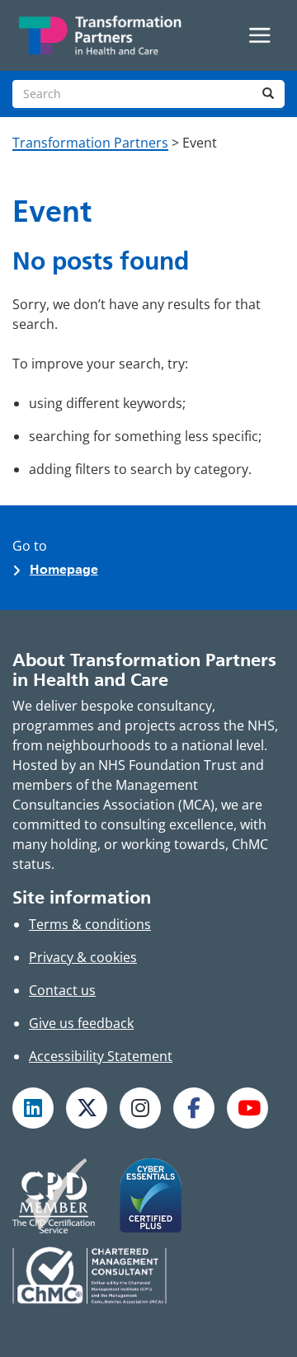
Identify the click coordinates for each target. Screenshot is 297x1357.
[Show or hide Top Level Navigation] (260, 35)
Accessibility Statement (100, 1056)
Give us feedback (81, 1023)
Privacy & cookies (83, 957)
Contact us (62, 990)
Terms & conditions (90, 924)
